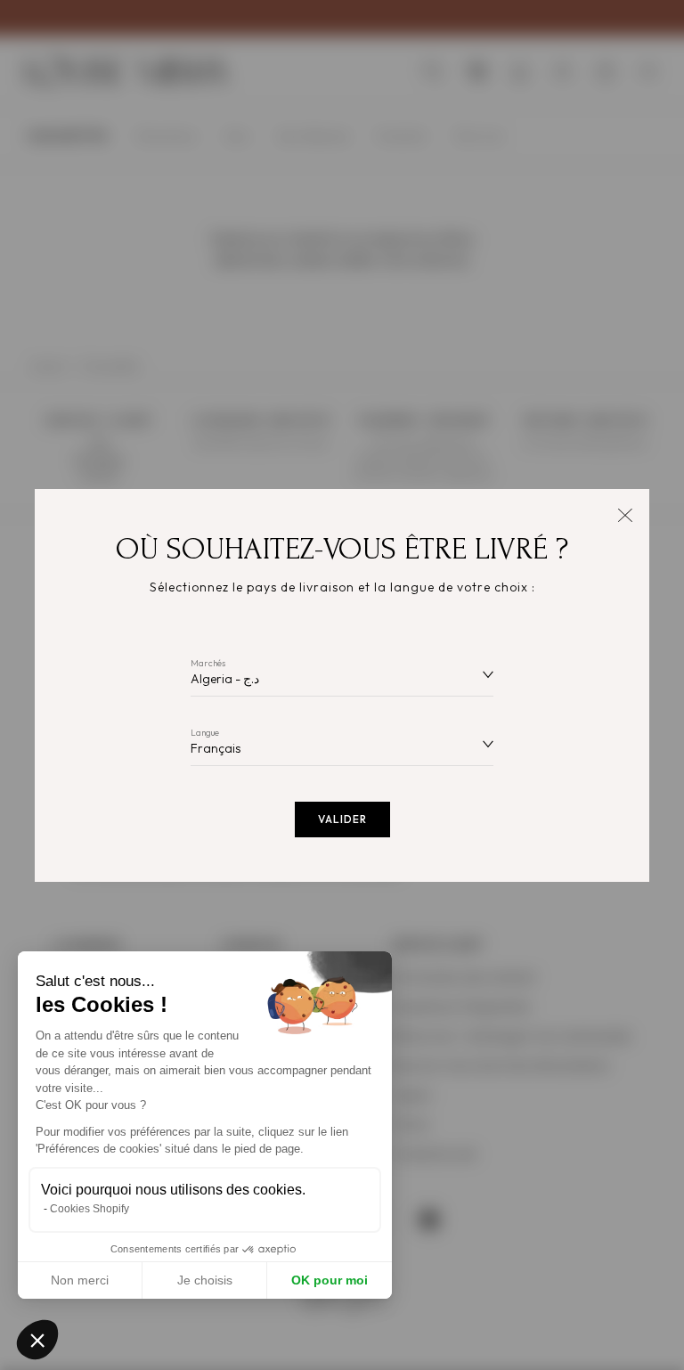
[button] (37, 1339)
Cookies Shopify (89, 1209)
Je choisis (204, 1280)
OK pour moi (329, 1280)
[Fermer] (624, 513)
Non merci (80, 1280)
